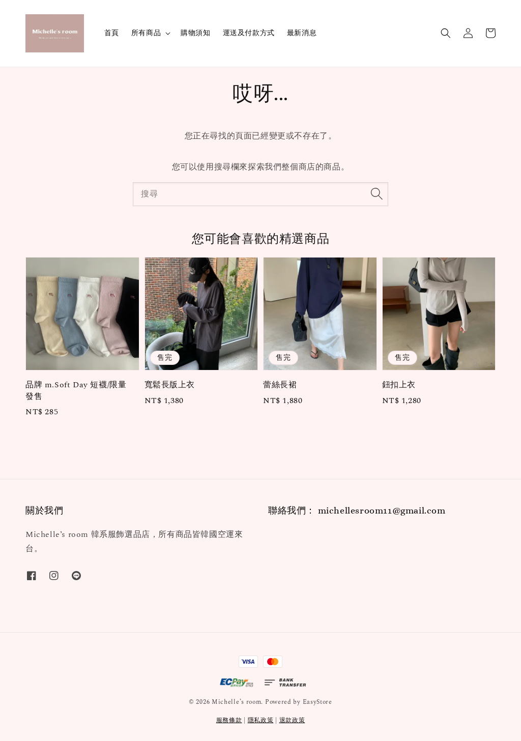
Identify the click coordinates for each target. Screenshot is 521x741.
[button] (446, 33)
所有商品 (146, 33)
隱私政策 (261, 720)
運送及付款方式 (249, 32)
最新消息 (301, 32)
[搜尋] (376, 194)
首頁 (111, 32)
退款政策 (292, 720)
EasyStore (317, 702)
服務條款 (229, 720)
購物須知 (195, 32)
